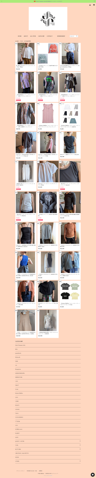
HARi (16, 361)
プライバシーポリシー (20, 470)
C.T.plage (17, 421)
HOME (19, 36)
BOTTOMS (18, 449)
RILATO (17, 405)
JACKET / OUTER (19, 441)
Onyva (16, 413)
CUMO (17, 401)
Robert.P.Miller (19, 393)
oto (16, 365)
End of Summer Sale (20, 345)
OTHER (17, 461)
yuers (16, 397)
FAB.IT (17, 385)
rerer (16, 425)
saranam (17, 409)
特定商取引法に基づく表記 (32, 470)
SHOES (17, 457)
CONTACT (50, 36)
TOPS (21, 41)
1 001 (16, 381)
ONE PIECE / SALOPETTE (22, 453)
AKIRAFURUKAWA (20, 373)
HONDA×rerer (18, 429)
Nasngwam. (18, 369)
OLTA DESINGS (19, 417)
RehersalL (17, 357)
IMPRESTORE (18, 377)
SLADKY (17, 433)
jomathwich (18, 353)
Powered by (46, 475)
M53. (16, 349)
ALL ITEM (33, 36)
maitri (16, 437)
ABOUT (26, 36)
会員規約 (40, 470)
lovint (16, 389)
